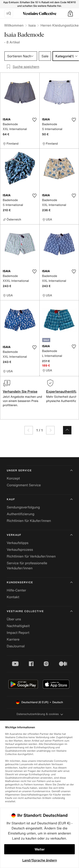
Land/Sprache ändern (39, 860)
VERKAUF (14, 535)
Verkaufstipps (17, 542)
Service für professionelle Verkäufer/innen (27, 565)
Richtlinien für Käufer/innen (29, 520)
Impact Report (18, 632)
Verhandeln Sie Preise (20, 391)
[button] (70, 13)
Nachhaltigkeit (18, 625)
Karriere (13, 639)
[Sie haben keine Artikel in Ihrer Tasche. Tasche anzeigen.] (70, 13)
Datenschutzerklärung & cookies (37, 714)
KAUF (11, 499)
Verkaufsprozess (20, 549)
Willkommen (14, 25)
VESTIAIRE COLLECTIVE (25, 611)
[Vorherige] (28, 430)
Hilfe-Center (16, 590)
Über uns (14, 619)
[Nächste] (50, 430)
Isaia (32, 25)
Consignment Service (24, 485)
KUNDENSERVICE (20, 582)
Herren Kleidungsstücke (59, 25)
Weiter (40, 849)
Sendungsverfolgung (23, 507)
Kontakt (13, 596)
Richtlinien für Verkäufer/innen (31, 556)
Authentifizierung (20, 513)
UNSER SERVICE (19, 470)
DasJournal (16, 646)
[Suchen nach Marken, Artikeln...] (8, 13)
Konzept (13, 478)
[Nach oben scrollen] (67, 430)
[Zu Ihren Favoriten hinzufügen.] (34, 119)
